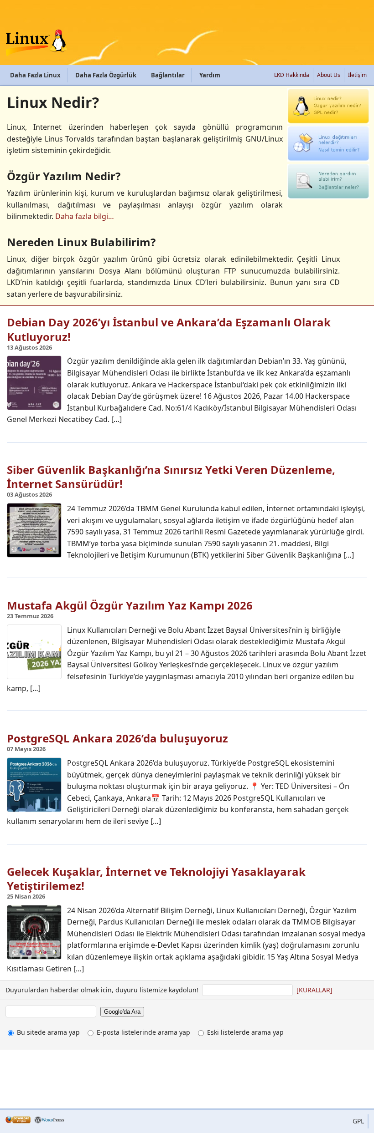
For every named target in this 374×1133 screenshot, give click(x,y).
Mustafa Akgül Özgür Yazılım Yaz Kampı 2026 (130, 605)
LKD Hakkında (291, 75)
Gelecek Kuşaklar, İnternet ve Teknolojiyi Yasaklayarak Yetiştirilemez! (156, 878)
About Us (328, 75)
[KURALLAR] (314, 990)
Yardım (209, 75)
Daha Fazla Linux (35, 75)
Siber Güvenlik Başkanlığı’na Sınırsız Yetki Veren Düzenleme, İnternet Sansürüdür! (171, 476)
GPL (358, 1121)
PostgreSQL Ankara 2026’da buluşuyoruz (117, 738)
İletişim (357, 75)
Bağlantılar (168, 75)
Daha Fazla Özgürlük (105, 75)
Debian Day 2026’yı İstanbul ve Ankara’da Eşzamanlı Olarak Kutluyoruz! (169, 329)
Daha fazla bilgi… (84, 216)
